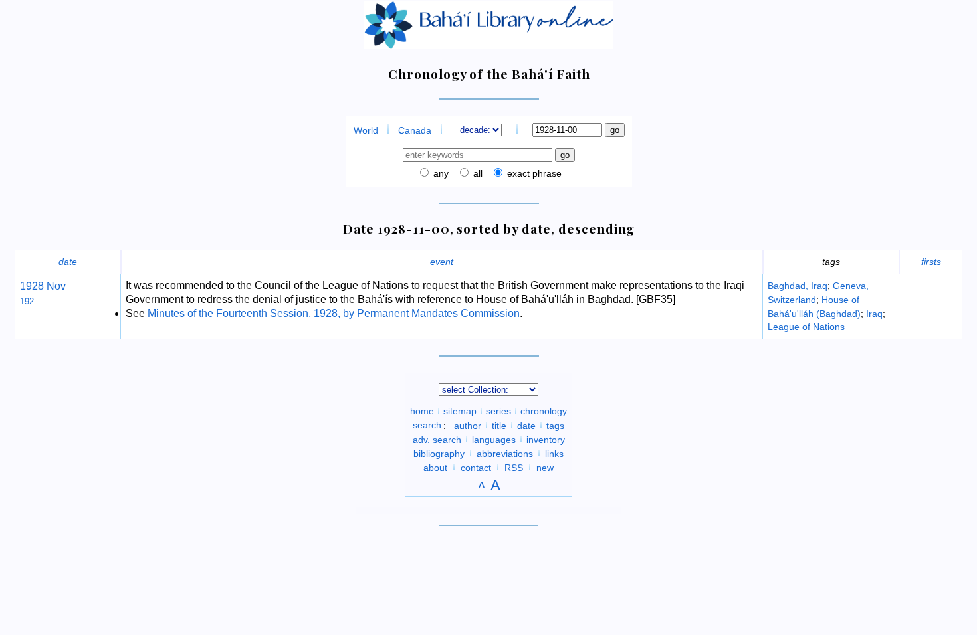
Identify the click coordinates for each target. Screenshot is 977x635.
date (67, 261)
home (422, 411)
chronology (543, 411)
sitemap (460, 411)
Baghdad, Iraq (797, 285)
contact (476, 467)
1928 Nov (43, 286)
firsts (931, 261)
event (441, 261)
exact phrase (533, 173)
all (477, 173)
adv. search (437, 439)
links (554, 453)
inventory (545, 439)
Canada (414, 130)
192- (28, 301)
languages (494, 439)
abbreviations (505, 453)
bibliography (439, 453)
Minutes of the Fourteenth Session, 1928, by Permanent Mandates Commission (334, 313)
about (435, 467)
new (545, 467)
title (499, 425)
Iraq (874, 313)
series (498, 411)
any (440, 173)
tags (555, 425)
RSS (513, 467)
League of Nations (806, 326)
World (366, 130)
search (427, 425)
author (467, 425)
